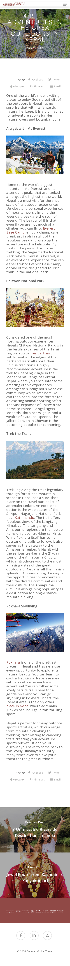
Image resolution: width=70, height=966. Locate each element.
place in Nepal (17, 706)
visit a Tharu (42, 353)
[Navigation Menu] (65, 4)
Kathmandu (24, 517)
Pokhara (13, 662)
